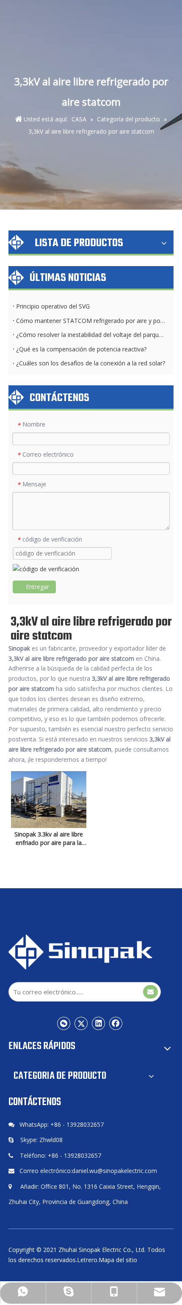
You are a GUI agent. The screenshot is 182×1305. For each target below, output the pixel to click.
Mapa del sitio (118, 1260)
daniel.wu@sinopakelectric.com (114, 1171)
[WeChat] (64, 1023)
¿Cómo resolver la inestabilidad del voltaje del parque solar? (91, 335)
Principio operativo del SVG (53, 306)
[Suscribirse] (150, 992)
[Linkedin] (98, 1023)
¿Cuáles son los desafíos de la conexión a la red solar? (90, 363)
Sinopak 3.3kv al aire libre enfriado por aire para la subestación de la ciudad (48, 838)
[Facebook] (116, 1023)
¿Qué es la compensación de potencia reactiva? (81, 349)
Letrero (87, 1260)
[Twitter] (81, 1023)
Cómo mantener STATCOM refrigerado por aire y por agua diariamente (91, 321)
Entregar (37, 587)
